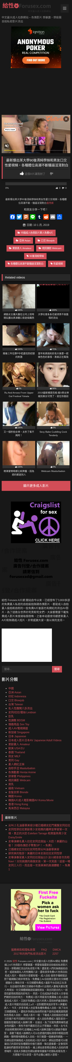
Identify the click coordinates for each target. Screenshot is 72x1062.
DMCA (57, 949)
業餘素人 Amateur (21, 248)
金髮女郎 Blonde (18, 792)
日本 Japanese (17, 736)
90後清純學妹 (36, 256)
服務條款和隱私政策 (23, 949)
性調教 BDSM (16, 720)
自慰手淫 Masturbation (21, 768)
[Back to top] (61, 1052)
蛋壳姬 (50, 203)
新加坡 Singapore (18, 732)
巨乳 (11, 716)
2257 (55, 953)
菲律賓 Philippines (19, 776)
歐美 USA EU (16, 748)
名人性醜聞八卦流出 (20, 708)
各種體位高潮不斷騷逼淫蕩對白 (27, 263)
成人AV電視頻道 (18, 728)
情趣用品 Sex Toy (18, 724)
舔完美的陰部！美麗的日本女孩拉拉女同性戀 (35, 853)
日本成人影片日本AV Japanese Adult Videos (34, 740)
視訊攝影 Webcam (51, 248)
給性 (15, 961)
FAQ (44, 949)
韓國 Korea (15, 796)
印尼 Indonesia (17, 696)
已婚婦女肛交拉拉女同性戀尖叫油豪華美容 (33, 849)
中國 (11, 688)
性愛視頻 (58, 263)
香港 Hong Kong (18, 804)
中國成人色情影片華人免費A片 (37, 232)
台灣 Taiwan (15, 704)
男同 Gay (13, 760)
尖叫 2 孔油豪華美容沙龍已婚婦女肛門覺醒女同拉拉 (39, 825)
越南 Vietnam (16, 788)
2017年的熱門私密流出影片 (30, 953)
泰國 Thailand (16, 752)
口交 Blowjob (48, 240)
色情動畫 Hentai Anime (22, 772)
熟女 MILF (14, 756)
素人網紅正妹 (16, 764)
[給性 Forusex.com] (29, 8)
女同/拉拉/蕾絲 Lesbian (22, 712)
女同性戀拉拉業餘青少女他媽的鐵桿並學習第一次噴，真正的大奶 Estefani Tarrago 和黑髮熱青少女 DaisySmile (37, 833)
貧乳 (11, 784)
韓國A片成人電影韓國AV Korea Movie (31, 800)
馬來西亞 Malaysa (19, 808)
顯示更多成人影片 (36, 486)
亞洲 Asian (24, 240)
